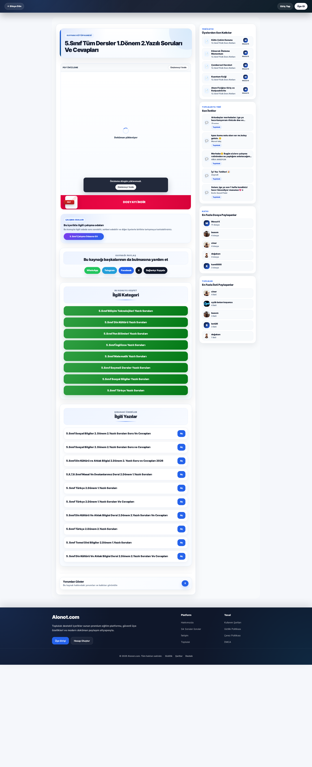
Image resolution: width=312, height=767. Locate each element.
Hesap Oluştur (82, 640)
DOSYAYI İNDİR (134, 202)
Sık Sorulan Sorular (191, 629)
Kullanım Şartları (232, 622)
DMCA (227, 642)
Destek (189, 656)
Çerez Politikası (232, 635)
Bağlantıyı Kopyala (155, 270)
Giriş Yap (285, 6)
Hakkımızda (187, 622)
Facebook (126, 270)
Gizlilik (168, 656)
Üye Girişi (60, 640)
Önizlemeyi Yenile (178, 67)
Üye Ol (301, 6)
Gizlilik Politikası (232, 629)
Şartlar (178, 656)
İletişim (184, 635)
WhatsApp (92, 270)
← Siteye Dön (14, 6)
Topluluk (216, 127)
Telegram (109, 270)
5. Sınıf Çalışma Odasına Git (84, 236)
